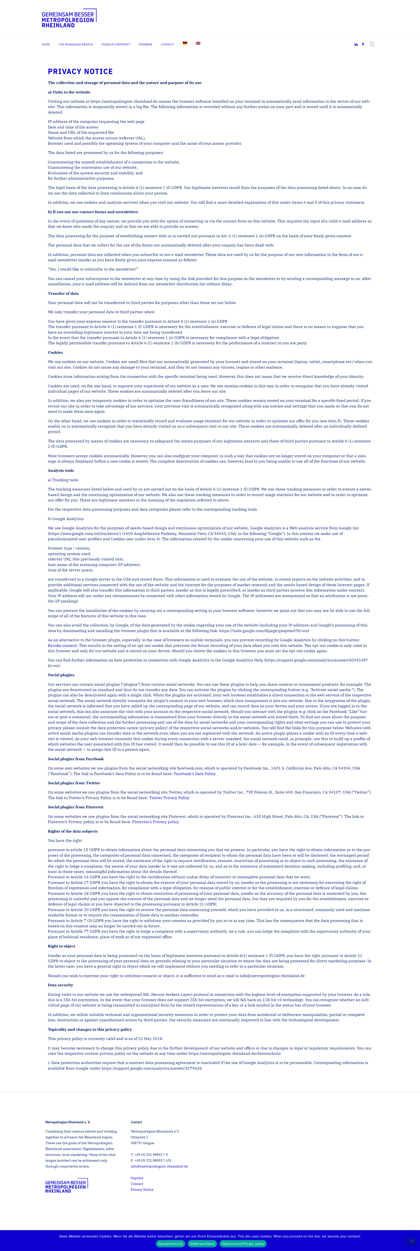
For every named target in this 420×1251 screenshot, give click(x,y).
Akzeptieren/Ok (170, 1244)
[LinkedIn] (356, 44)
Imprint (137, 1178)
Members (145, 44)
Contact (167, 44)
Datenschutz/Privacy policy (243, 1244)
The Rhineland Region (76, 44)
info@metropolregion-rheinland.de (159, 1166)
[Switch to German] (185, 43)
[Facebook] (363, 44)
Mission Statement (116, 44)
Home (46, 44)
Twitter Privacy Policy (169, 797)
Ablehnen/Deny (202, 1244)
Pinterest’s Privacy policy (155, 821)
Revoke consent (62, 645)
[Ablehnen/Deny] (411, 1242)
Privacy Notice (142, 1189)
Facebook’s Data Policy (195, 773)
